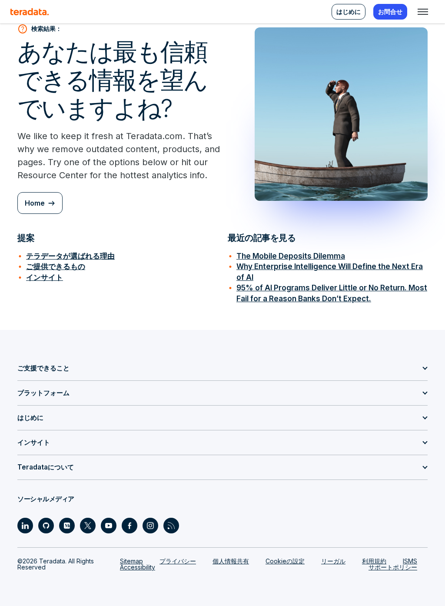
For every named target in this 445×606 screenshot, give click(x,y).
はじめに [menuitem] (348, 11)
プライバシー (177, 561)
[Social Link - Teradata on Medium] (67, 525)
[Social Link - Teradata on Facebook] (129, 525)
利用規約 (374, 561)
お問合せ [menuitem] (390, 11)
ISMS (410, 561)
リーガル (333, 561)
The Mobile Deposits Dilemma (290, 255)
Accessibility (137, 567)
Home (35, 203)
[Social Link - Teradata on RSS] (171, 525)
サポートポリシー (393, 567)
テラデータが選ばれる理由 (70, 255)
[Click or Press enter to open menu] (423, 11)
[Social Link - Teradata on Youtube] (108, 525)
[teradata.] (29, 12)
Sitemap (131, 561)
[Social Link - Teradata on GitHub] (46, 525)
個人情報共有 (231, 561)
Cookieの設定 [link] (285, 561)
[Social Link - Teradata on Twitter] (88, 525)
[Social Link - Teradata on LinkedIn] (25, 525)
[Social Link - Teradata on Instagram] (150, 525)
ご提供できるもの (55, 266)
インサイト (44, 277)
